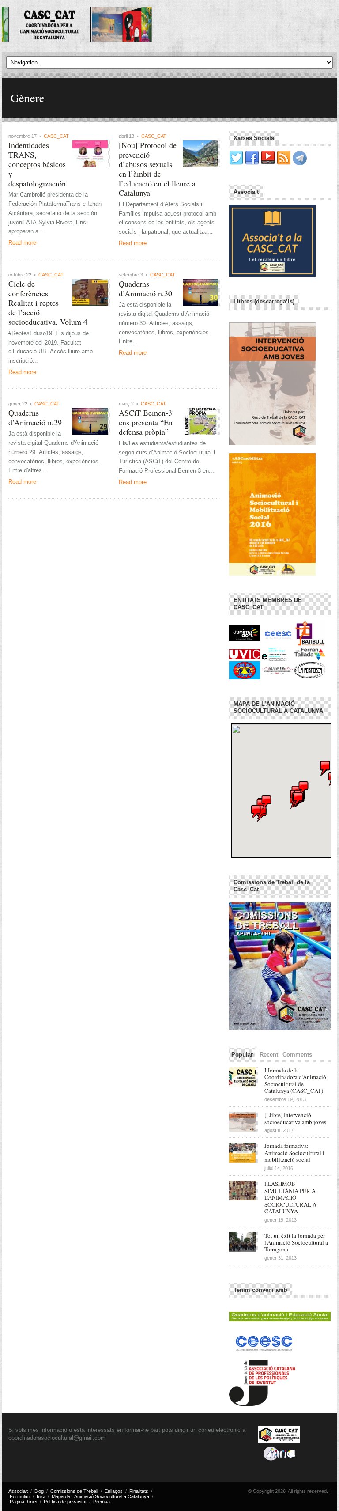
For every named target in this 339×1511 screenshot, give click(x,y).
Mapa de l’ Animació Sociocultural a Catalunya (100, 1496)
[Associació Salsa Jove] (245, 670)
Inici (41, 1496)
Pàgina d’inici (23, 1501)
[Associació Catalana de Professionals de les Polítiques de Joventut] (262, 1381)
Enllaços (114, 1491)
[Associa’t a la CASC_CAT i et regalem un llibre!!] (272, 240)
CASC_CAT (56, 136)
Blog (39, 1491)
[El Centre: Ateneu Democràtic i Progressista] (278, 670)
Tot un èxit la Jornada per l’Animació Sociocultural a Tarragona (296, 1242)
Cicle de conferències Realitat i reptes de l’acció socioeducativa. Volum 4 (47, 302)
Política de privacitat (65, 1501)
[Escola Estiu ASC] (272, 514)
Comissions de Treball (74, 1491)
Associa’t (18, 1491)
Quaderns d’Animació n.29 (35, 417)
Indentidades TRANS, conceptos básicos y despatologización (37, 164)
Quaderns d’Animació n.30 (145, 288)
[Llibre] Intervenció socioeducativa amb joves (295, 1118)
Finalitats (138, 1491)
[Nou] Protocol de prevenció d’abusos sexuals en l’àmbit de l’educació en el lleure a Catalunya (157, 169)
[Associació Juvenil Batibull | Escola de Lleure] (309, 633)
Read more (22, 242)
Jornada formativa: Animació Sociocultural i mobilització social (294, 1152)
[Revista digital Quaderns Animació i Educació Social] (280, 1314)
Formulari (20, 1496)
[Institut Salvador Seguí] (278, 653)
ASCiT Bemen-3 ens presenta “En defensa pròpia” (146, 422)
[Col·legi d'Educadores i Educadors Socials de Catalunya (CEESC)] (278, 633)
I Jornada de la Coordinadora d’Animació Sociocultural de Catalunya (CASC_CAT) (295, 1080)
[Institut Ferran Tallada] (309, 653)
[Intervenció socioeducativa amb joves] (272, 383)
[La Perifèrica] (309, 670)
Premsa (101, 1501)
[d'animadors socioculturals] (245, 633)
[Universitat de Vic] (245, 653)
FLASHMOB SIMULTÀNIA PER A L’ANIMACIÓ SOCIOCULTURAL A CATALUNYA (290, 1197)
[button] (298, 799)
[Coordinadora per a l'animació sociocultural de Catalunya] (77, 25)
